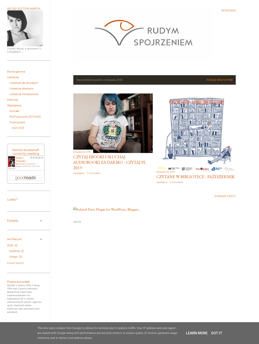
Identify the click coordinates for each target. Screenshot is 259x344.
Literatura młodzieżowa (24, 94)
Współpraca (14, 105)
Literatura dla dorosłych (24, 83)
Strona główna (16, 71)
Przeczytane (17, 122)
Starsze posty (225, 196)
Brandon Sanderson (27, 164)
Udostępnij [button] (78, 173)
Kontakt (14, 111)
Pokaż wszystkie (220, 80)
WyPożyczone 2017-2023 (25, 116)
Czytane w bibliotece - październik (195, 176)
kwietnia (16, 251)
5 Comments (176, 182)
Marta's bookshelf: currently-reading (25, 151)
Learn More (197, 333)
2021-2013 (18, 128)
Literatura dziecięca (21, 88)
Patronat (12, 99)
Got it (216, 333)
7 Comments (93, 173)
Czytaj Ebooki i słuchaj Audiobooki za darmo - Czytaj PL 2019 (109, 162)
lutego (15, 256)
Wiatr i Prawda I (21, 159)
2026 (12, 245)
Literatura (13, 77)
